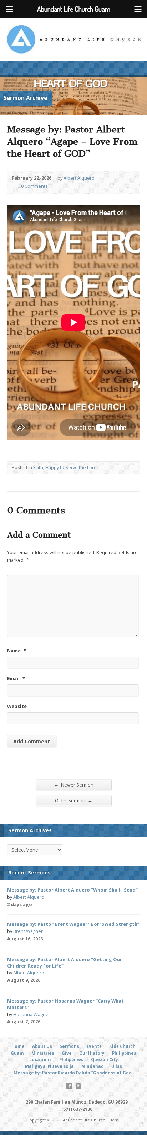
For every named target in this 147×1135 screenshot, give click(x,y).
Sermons (69, 1046)
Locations (40, 1059)
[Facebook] (69, 1086)
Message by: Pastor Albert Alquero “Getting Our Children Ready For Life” (64, 962)
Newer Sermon (73, 784)
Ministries (42, 1053)
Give (67, 1053)
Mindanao (92, 1066)
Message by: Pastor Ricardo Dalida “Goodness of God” (73, 1072)
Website (17, 706)
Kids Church (122, 1046)
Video (52, 939)
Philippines (124, 1053)
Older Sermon (73, 800)
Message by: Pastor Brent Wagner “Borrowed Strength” (73, 924)
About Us (42, 1046)
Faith (38, 467)
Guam (17, 1053)
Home (18, 1046)
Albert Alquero (79, 178)
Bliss (116, 1066)
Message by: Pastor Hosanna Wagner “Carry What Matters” (65, 1004)
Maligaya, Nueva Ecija (49, 1066)
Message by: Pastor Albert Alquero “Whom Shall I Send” (72, 890)
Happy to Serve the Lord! (71, 467)
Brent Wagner (28, 931)
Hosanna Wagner (31, 1014)
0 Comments (15, 186)
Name (16, 650)
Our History (92, 1053)
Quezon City (104, 1059)
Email (16, 678)
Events (94, 1046)
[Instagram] (78, 1086)
